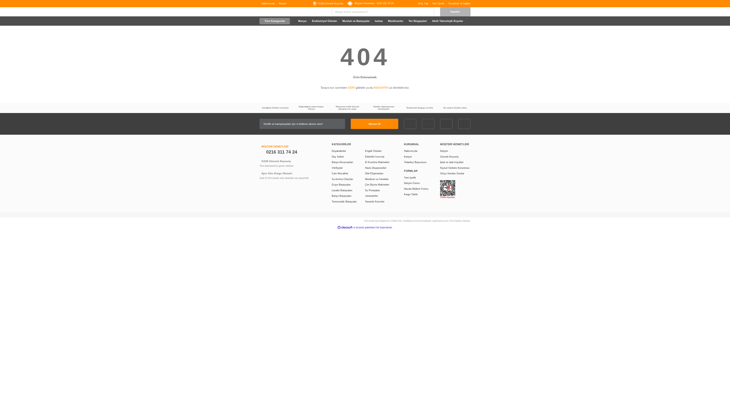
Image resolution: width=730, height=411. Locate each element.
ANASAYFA (380, 87)
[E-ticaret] (364, 227)
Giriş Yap (423, 3)
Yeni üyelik (410, 177)
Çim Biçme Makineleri (377, 184)
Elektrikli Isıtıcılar (374, 156)
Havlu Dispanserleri (375, 167)
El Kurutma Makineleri (377, 162)
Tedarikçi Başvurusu (415, 162)
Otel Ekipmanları (374, 173)
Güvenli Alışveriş (449, 156)
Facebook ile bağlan (459, 3)
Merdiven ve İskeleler (377, 179)
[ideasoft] (345, 227)
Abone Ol (374, 123)
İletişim (283, 3)
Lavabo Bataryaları (342, 190)
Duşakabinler (339, 151)
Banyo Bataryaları (342, 195)
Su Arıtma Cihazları (342, 179)
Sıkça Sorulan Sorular (452, 173)
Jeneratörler (371, 195)
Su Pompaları (372, 190)
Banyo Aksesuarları (342, 162)
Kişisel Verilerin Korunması (455, 167)
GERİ (351, 87)
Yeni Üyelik (438, 3)
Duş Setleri (338, 156)
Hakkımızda (268, 3)
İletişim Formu (412, 183)
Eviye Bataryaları (341, 184)
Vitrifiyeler (337, 167)
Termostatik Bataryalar (344, 201)
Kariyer (408, 156)
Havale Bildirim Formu (416, 188)
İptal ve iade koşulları (452, 162)
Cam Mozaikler (340, 173)
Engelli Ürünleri (373, 151)
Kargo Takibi (411, 194)
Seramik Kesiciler (374, 201)
